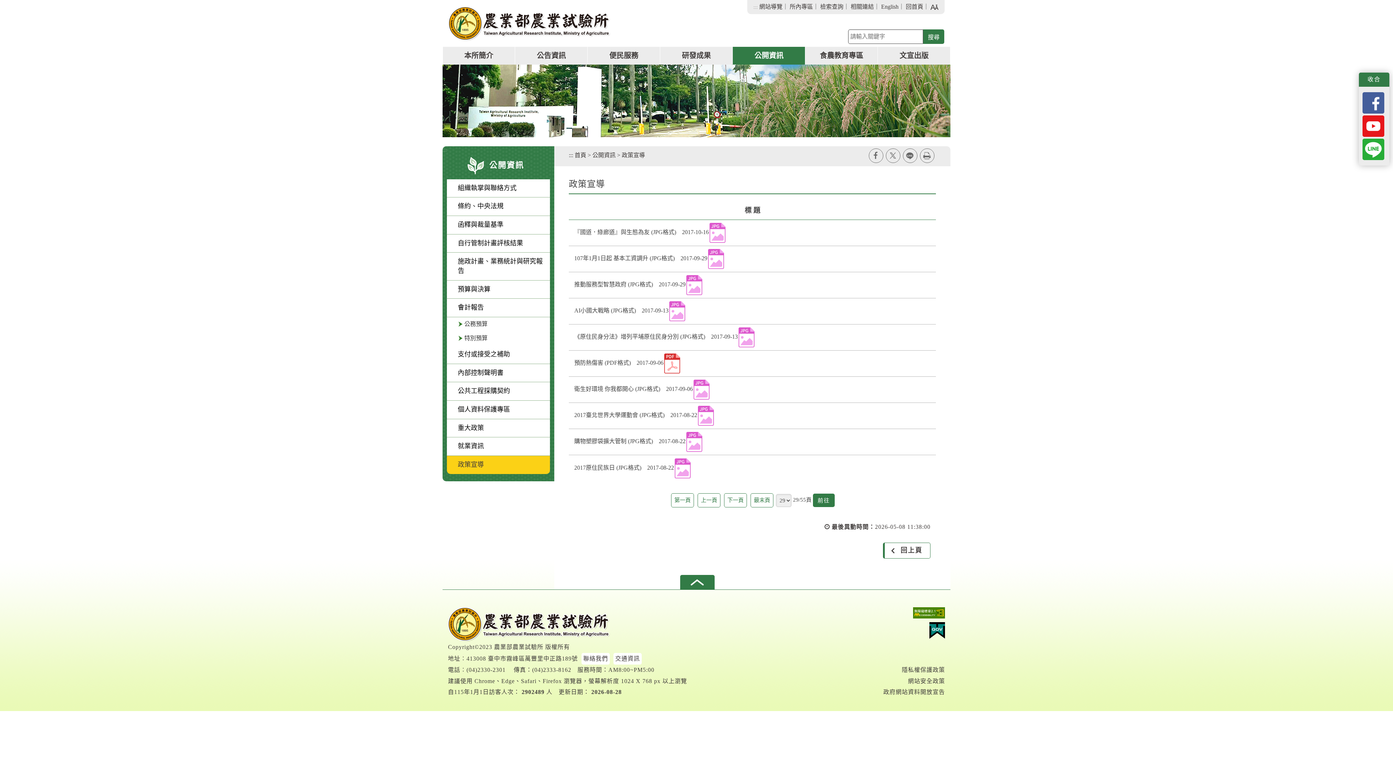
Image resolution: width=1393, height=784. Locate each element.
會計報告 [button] (471, 307)
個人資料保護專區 (484, 409)
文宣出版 (914, 56)
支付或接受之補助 (484, 354)
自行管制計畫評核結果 (490, 243)
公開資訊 (769, 56)
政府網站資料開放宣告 (914, 692)
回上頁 (911, 550)
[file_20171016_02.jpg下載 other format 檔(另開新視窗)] (717, 233)
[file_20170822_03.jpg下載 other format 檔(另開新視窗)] (682, 468)
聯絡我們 (595, 659)
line (910, 155)
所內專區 (801, 7)
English (890, 7)
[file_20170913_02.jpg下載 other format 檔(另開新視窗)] (746, 337)
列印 (927, 155)
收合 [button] (1374, 79)
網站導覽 (770, 7)
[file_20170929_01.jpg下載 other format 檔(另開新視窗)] (716, 259)
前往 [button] (826, 502)
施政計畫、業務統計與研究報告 (500, 266)
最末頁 (762, 500)
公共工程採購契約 (484, 391)
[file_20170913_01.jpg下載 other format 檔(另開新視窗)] (677, 311)
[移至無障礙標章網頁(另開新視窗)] (914, 614)
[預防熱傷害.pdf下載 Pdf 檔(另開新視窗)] (672, 363)
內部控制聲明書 (481, 372)
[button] (697, 582)
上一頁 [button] (709, 500)
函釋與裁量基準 (481, 224)
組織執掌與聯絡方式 (487, 188)
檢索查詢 (831, 7)
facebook (876, 155)
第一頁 (682, 500)
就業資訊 (471, 446)
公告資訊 (551, 56)
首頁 (580, 155)
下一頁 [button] (735, 500)
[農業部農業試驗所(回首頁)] (529, 24)
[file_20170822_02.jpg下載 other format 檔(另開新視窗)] (694, 442)
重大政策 (471, 428)
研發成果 (696, 56)
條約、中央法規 (481, 206)
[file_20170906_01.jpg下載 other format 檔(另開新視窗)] (701, 390)
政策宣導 (471, 464)
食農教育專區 (841, 56)
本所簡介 (478, 56)
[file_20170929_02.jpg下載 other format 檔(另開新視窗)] (694, 285)
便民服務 (623, 56)
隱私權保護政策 (923, 670)
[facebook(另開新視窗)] (1373, 102)
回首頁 (914, 7)
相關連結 (862, 7)
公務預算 (476, 324)
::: (755, 7)
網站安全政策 (926, 681)
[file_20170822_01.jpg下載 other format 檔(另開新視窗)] (706, 416)
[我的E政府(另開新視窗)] (914, 632)
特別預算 (476, 338)
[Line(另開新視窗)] (1373, 149)
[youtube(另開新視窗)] (1373, 125)
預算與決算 (474, 289)
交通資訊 (627, 659)
